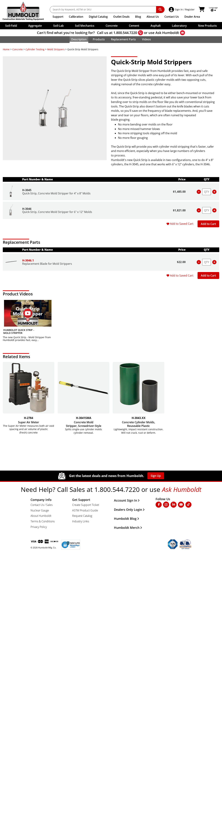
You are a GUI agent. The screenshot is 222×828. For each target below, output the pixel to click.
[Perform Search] (160, 9)
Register (190, 9)
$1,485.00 (179, 192)
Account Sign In (125, 500)
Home (6, 49)
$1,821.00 (179, 210)
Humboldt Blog (125, 518)
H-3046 (26, 209)
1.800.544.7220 (125, 32)
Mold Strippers (56, 49)
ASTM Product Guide (85, 510)
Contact (171, 17)
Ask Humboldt (167, 32)
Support (58, 17)
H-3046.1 (28, 260)
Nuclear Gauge (40, 510)
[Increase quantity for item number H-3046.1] (214, 262)
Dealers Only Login (128, 509)
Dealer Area (192, 17)
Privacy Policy (39, 527)
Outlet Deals (121, 17)
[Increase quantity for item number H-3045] (214, 192)
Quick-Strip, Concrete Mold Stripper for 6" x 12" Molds (57, 212)
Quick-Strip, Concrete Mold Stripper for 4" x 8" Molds (56, 193)
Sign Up (156, 476)
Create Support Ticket (85, 505)
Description (79, 39)
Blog (138, 17)
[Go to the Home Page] (26, 11)
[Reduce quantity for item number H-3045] (199, 192)
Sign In (179, 9)
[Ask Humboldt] (182, 32)
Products (99, 39)
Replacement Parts (123, 39)
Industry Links (80, 521)
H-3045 (26, 190)
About (153, 17)
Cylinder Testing (34, 49)
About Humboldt (41, 516)
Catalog (98, 17)
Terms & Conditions (43, 521)
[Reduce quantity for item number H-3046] (199, 210)
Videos (146, 39)
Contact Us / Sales (42, 505)
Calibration (76, 17)
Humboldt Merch (126, 527)
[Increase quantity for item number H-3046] (214, 210)
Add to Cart (208, 224)
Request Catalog (82, 516)
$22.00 (181, 262)
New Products (207, 26)
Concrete (17, 49)
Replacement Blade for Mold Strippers (47, 264)
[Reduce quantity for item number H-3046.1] (199, 262)
